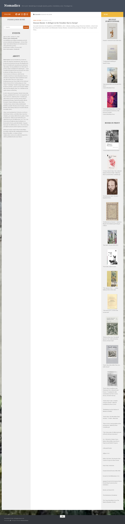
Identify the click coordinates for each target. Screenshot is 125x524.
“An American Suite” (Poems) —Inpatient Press (111, 196)
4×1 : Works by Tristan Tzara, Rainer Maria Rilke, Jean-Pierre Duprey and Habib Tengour (111, 441)
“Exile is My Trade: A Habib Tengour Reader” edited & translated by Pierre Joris (110, 402)
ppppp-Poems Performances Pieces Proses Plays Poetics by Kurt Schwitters (112, 483)
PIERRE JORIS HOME (16, 20)
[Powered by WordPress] (10, 520)
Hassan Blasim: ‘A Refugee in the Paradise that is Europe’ (55, 23)
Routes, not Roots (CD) (108, 490)
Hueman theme (24, 520)
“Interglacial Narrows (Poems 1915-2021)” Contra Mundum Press (112, 86)
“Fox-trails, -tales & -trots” (109, 266)
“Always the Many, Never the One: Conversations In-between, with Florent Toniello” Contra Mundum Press (111, 111)
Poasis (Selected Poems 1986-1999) (111, 470)
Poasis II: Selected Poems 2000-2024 (112, 40)
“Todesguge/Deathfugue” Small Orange (109, 62)
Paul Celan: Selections (108, 465)
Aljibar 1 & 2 (106, 453)
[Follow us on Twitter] (19, 14)
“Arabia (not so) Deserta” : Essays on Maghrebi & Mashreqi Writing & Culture (112, 223)
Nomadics (12, 5)
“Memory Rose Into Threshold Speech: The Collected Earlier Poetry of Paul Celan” (111, 339)
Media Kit (16, 49)
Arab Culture (37, 20)
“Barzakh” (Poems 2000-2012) (110, 245)
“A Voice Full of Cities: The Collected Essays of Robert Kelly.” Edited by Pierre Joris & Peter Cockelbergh (112, 172)
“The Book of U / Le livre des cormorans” (110, 311)
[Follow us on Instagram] (22, 14)
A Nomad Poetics (107, 448)
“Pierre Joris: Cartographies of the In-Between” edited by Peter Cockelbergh (112, 425)
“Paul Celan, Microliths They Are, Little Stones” (111, 366)
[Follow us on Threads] (27, 14)
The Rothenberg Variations (110, 495)
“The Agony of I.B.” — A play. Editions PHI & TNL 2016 (110, 288)
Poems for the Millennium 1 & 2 (111, 476)
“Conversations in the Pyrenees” (111, 150)
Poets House (6, 47)
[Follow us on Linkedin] (25, 14)
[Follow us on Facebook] (16, 14)
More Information (8, 49)
